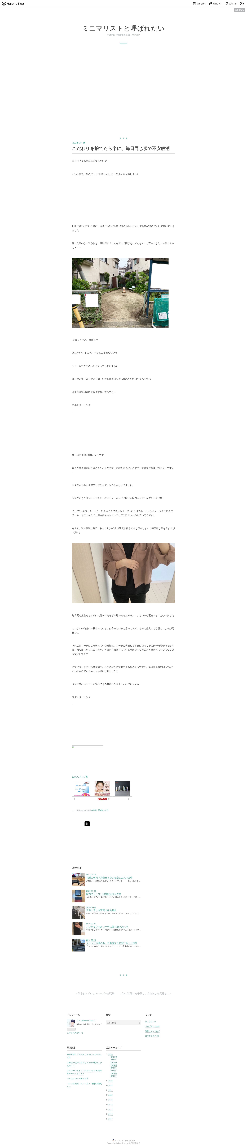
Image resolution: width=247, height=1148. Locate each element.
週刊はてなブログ (152, 1031)
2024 (110, 1054)
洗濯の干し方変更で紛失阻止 (101, 910)
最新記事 (71, 1047)
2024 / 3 (114, 1070)
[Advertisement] (123, 71)
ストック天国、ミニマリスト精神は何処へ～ (84, 1085)
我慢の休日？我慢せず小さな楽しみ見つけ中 (109, 877)
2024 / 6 (114, 1062)
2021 (110, 1090)
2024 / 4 (114, 1067)
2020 (110, 1095)
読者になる (239, 10)
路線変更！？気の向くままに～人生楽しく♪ (84, 1056)
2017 (110, 1109)
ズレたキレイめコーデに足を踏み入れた (107, 926)
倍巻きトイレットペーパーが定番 (95, 993)
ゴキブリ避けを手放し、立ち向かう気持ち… (145, 993)
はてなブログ (150, 1021)
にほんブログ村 (80, 776)
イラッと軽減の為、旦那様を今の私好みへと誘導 (111, 942)
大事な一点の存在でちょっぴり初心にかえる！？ (84, 1064)
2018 (110, 1104)
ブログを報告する (133, 1143)
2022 (110, 1085)
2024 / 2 (114, 1073)
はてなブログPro (152, 1035)
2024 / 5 (114, 1065)
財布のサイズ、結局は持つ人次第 (103, 893)
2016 (110, 1114)
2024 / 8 (114, 1057)
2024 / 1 (114, 1076)
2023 (110, 1080)
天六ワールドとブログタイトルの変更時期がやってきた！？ (84, 1072)
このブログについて (75, 1032)
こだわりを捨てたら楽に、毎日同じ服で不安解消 (121, 148)
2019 (110, 1099)
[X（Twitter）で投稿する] (87, 823)
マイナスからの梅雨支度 (77, 1078)
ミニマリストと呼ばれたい (123, 28)
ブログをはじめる (152, 1026)
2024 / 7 (114, 1059)
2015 (110, 1118)
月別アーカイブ (113, 1047)
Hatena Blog (120, 1143)
